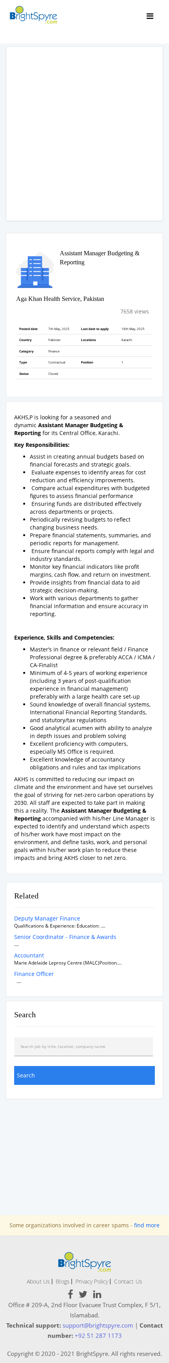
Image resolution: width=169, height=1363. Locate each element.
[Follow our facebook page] (70, 1295)
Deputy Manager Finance (47, 918)
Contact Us (128, 1281)
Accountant (29, 955)
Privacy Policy (91, 1281)
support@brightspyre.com (97, 1325)
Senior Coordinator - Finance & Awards (65, 937)
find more (147, 1225)
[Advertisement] (84, 133)
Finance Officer (34, 974)
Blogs (63, 1281)
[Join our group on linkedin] (97, 1295)
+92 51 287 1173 (98, 1335)
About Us (38, 1281)
